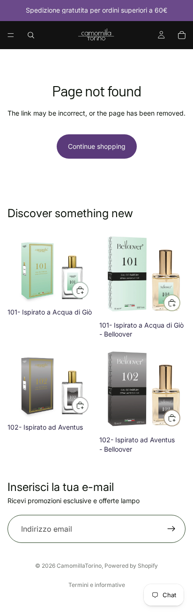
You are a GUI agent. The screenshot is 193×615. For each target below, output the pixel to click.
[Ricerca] (31, 35)
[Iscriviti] (171, 529)
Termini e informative (96, 584)
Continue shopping (97, 146)
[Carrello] (181, 35)
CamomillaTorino (79, 565)
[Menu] (11, 35)
